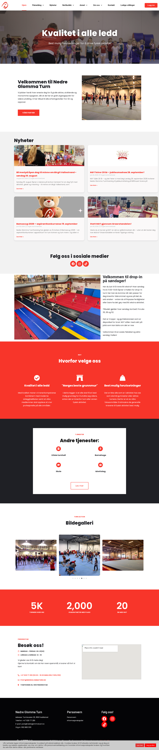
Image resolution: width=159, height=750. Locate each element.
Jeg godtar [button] (150, 745)
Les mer (140, 745)
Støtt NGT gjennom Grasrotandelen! (111, 223)
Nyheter (53, 5)
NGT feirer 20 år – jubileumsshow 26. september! (117, 172)
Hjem (24, 5)
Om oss (96, 5)
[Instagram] (79, 264)
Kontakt (111, 5)
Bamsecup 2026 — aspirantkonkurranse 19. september (47, 223)
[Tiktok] (86, 264)
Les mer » (20, 189)
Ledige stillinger (128, 5)
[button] (151, 5)
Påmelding (36, 5)
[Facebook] (73, 264)
